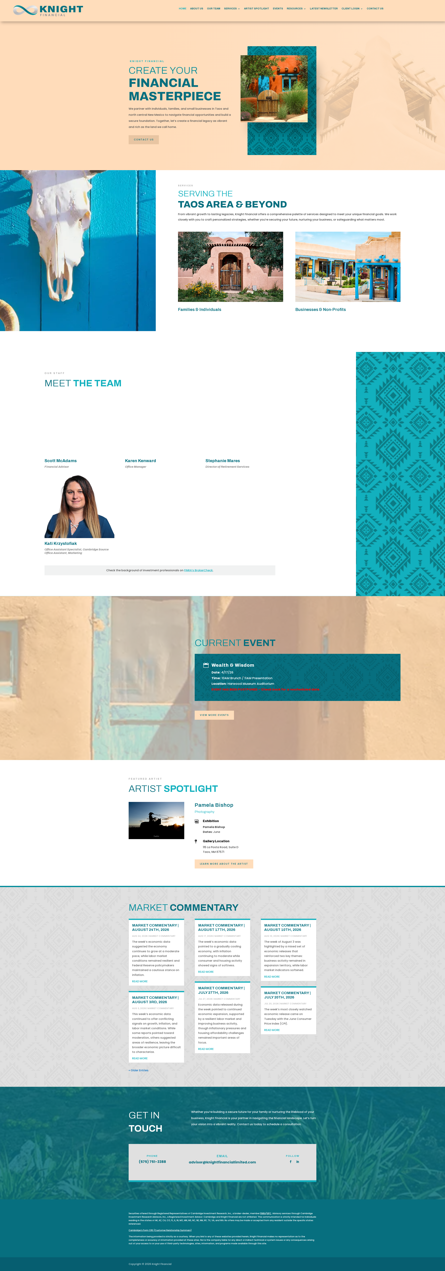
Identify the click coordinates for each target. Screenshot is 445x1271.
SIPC (269, 1213)
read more (140, 981)
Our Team (213, 8)
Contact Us (375, 8)
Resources (295, 8)
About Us (196, 8)
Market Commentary (162, 936)
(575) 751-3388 (152, 1161)
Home (182, 8)
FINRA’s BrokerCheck (198, 570)
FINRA (263, 1213)
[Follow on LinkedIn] (297, 1161)
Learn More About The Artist (224, 864)
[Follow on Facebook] (290, 1161)
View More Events (214, 715)
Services (230, 8)
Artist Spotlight (256, 8)
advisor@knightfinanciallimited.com (222, 1162)
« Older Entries (138, 1070)
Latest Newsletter (324, 8)
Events (278, 8)
